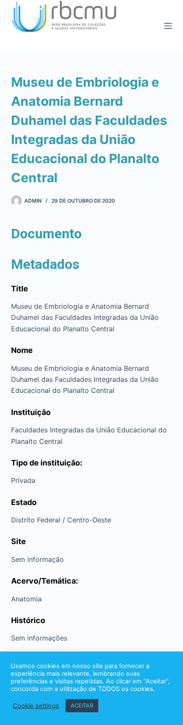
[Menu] (168, 26)
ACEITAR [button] (82, 705)
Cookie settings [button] (36, 706)
